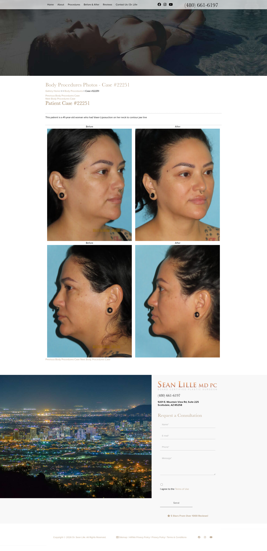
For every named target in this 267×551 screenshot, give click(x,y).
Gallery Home (52, 91)
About (60, 4)
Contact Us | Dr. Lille (126, 4)
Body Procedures (73, 91)
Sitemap (123, 537)
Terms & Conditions (176, 537)
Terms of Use (182, 489)
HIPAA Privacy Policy (139, 537)
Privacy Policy (158, 537)
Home (50, 4)
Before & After (91, 4)
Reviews (107, 4)
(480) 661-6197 (201, 5)
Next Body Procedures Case (60, 98)
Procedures (74, 4)
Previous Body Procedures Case (62, 95)
